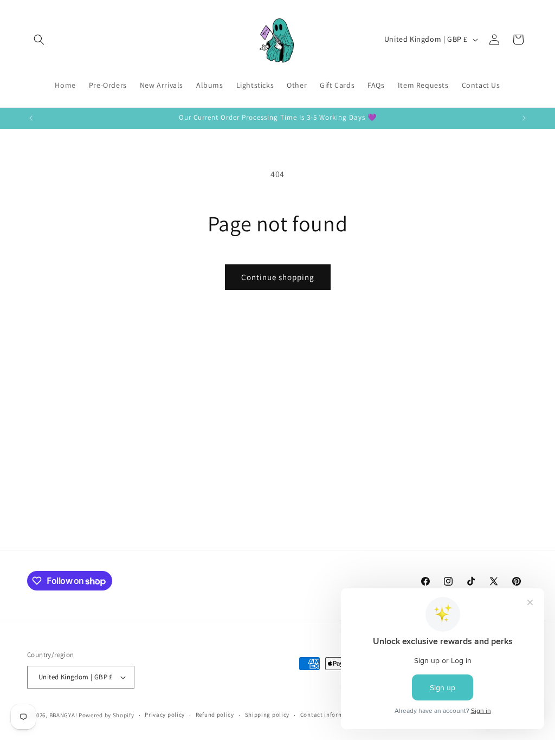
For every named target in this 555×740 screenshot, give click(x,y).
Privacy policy (165, 714)
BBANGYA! (63, 715)
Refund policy (215, 714)
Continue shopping (277, 277)
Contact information (329, 714)
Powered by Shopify (106, 715)
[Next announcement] (524, 118)
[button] (39, 39)
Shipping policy (267, 714)
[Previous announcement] (31, 118)
